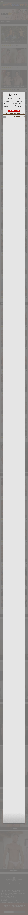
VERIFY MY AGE (14, 111)
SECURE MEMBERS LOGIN (15, 117)
